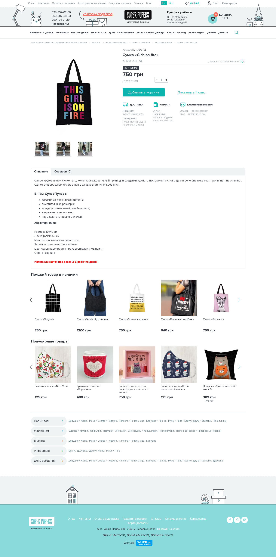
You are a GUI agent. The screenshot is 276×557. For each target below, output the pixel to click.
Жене (84, 420)
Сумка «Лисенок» (213, 319)
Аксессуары (134, 430)
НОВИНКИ (62, 32)
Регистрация (230, 3)
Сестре (101, 420)
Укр (171, 3)
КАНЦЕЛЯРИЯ (125, 32)
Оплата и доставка (63, 3)
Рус (164, 3)
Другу (196, 420)
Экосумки (120, 430)
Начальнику (219, 420)
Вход (215, 3)
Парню (162, 420)
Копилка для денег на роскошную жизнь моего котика (134, 389)
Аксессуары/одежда (116, 43)
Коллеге (123, 420)
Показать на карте (168, 528)
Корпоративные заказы (92, 3)
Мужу (171, 420)
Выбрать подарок (42, 32)
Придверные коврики (209, 430)
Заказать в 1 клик (191, 92)
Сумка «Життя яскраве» (133, 319)
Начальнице (137, 420)
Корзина (225, 15)
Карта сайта (198, 518)
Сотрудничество (175, 518)
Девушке (73, 420)
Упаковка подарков (97, 14)
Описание (41, 171)
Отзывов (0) (62, 171)
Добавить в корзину (143, 92)
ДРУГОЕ (223, 32)
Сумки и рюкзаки (141, 43)
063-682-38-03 (162, 535)
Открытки (95, 430)
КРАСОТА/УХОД (176, 32)
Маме (92, 420)
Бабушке (151, 420)
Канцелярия (150, 430)
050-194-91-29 (138, 535)
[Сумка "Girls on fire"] (74, 92)
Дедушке (218, 460)
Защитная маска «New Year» (51, 386)
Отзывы (138, 3)
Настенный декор (185, 430)
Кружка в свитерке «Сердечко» (88, 388)
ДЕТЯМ (211, 32)
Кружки (84, 430)
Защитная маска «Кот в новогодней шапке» (175, 388)
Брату (187, 420)
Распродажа (80, 32)
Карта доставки (138, 523)
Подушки (108, 430)
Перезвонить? (60, 23)
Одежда (73, 430)
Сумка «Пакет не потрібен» (177, 319)
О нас (31, 3)
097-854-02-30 (114, 535)
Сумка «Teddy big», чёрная (93, 319)
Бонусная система (120, 3)
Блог (149, 3)
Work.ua (129, 542)
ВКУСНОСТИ (98, 32)
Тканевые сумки (163, 43)
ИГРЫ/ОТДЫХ (197, 32)
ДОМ (112, 32)
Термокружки (166, 430)
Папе (179, 420)
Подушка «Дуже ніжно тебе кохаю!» (219, 388)
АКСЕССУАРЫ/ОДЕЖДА (150, 32)
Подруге (112, 420)
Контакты (43, 3)
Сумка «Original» (44, 319)
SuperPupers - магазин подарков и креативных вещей (59, 43)
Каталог (96, 43)
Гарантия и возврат (135, 518)
